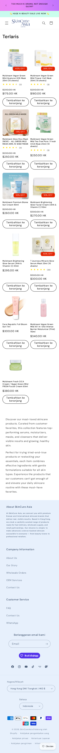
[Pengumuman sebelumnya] (6, 5)
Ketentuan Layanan (40, 738)
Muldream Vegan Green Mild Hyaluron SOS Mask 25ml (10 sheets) (14, 78)
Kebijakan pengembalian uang (34, 733)
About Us (11, 558)
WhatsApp (12, 623)
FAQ (8, 608)
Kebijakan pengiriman (21, 743)
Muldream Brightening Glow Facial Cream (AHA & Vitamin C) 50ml (43, 204)
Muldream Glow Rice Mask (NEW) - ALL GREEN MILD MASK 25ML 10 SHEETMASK (15, 141)
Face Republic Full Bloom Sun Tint (15, 325)
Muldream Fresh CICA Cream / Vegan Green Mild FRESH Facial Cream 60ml (15, 384)
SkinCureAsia (26, 729)
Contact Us (12, 587)
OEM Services (14, 580)
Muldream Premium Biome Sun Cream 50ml (15, 203)
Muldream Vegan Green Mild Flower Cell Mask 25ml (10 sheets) (41, 78)
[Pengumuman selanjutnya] (53, 5)
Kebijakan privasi (20, 738)
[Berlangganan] (46, 644)
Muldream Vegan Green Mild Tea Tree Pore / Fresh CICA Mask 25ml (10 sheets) (43, 143)
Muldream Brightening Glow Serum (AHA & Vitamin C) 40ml (13, 263)
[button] (6, 23)
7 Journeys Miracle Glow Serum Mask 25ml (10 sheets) (42, 263)
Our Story (11, 565)
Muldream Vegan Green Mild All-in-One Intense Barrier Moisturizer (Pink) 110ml (42, 328)
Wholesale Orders (16, 572)
